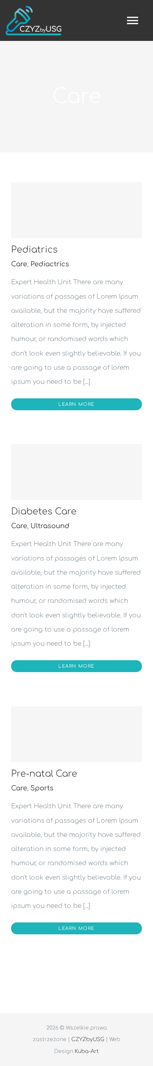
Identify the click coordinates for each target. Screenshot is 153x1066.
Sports (41, 788)
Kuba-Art (87, 1051)
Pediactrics (49, 264)
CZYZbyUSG (87, 1039)
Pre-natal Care (44, 774)
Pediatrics (34, 250)
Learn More (76, 404)
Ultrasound (49, 526)
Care (19, 264)
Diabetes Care (43, 512)
